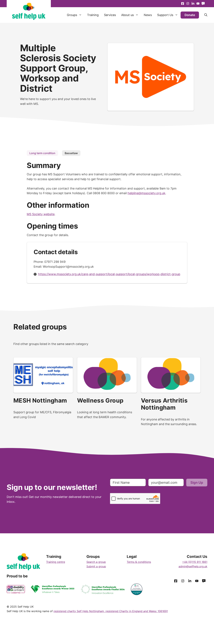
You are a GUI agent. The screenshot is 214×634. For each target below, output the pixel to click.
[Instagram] (187, 3)
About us (127, 15)
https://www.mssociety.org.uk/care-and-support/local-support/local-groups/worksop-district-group (109, 274)
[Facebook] (182, 3)
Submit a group (96, 566)
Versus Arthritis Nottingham (164, 404)
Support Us (165, 15)
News (148, 15)
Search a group (96, 562)
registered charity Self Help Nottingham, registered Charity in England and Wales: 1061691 (111, 611)
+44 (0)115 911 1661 (194, 562)
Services (110, 15)
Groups (72, 15)
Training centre (55, 562)
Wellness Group (100, 400)
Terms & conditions (139, 562)
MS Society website (41, 214)
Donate (190, 15)
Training (93, 15)
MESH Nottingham (40, 400)
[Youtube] (192, 3)
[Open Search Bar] (203, 15)
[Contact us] (203, 3)
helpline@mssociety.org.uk (146, 193)
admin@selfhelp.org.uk (193, 566)
